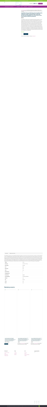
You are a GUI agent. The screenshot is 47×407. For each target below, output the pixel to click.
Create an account (7, 352)
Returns (15, 354)
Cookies (25, 355)
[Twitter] (36, 3)
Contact (15, 352)
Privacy (25, 353)
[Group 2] (6, 3)
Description (6, 253)
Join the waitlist (23, 343)
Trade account (6, 355)
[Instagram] (35, 3)
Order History (6, 354)
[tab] (6, 253)
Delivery (15, 353)
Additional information (12, 253)
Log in (5, 353)
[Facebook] (34, 3)
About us (25, 352)
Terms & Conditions (26, 354)
